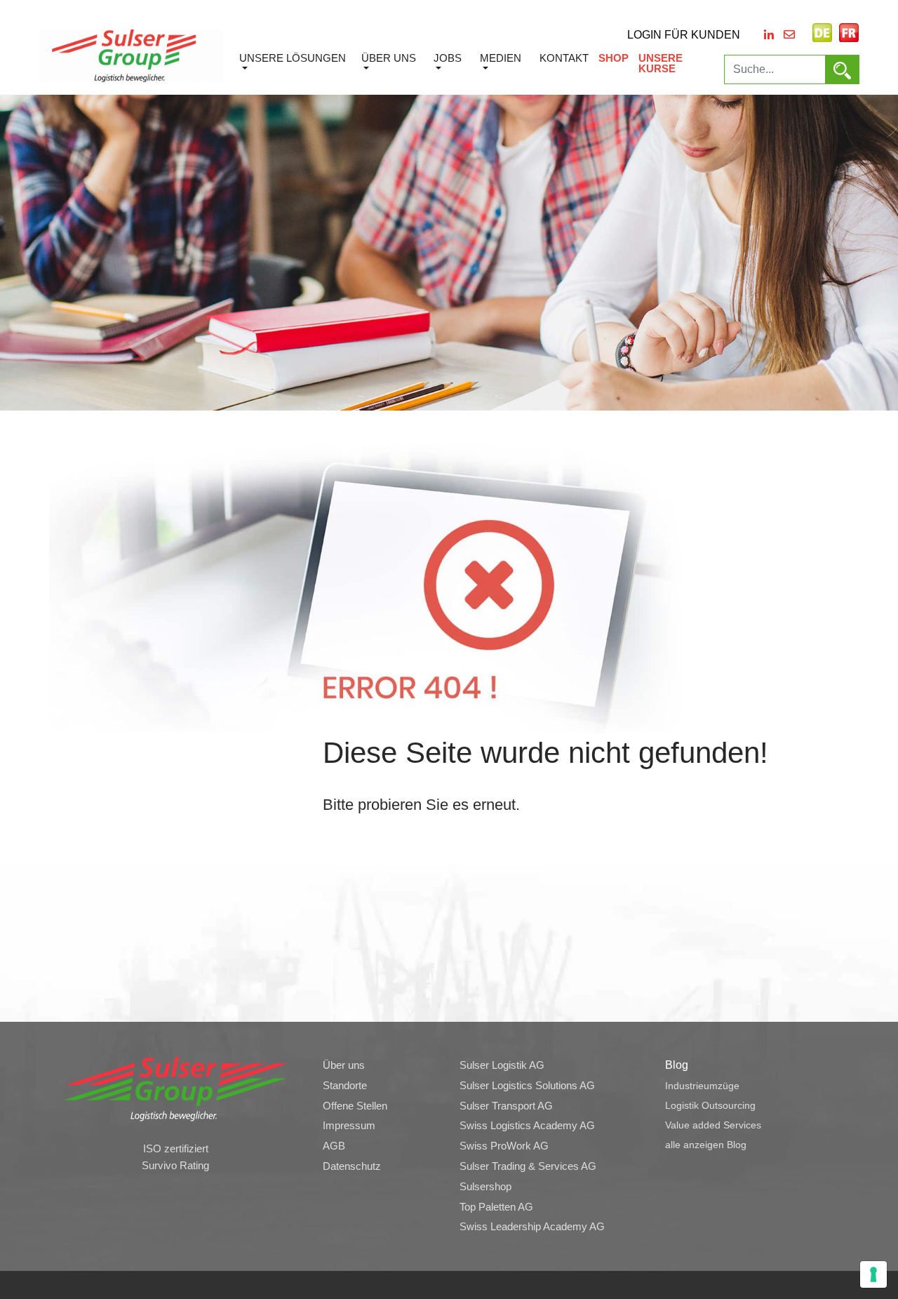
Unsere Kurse (660, 63)
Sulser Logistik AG (502, 1065)
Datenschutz (352, 1166)
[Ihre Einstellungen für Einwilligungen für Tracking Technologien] (873, 1274)
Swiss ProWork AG (504, 1146)
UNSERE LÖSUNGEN (292, 58)
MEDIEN (500, 58)
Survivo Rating (175, 1165)
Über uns (388, 58)
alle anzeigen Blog (705, 1144)
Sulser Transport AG (506, 1106)
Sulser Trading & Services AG (528, 1166)
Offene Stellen (355, 1106)
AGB (334, 1146)
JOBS (448, 58)
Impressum (349, 1125)
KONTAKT (564, 58)
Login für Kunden (683, 35)
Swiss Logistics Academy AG (527, 1125)
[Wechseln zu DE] (822, 32)
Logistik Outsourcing (710, 1105)
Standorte (345, 1085)
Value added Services (713, 1125)
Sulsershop (485, 1186)
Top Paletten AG (496, 1207)
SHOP (613, 58)
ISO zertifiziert (175, 1148)
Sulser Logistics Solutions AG (527, 1085)
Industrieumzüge (702, 1085)
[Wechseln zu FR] (849, 32)
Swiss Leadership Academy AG (532, 1226)
